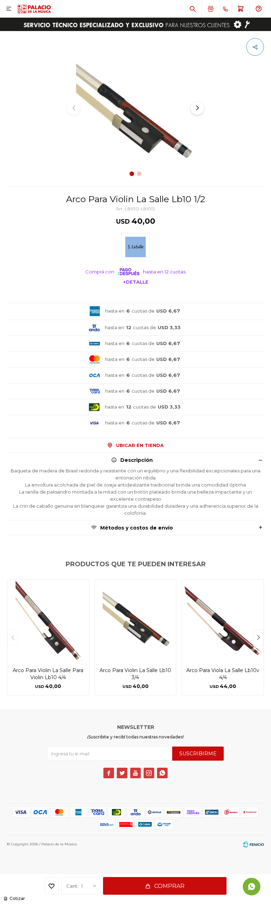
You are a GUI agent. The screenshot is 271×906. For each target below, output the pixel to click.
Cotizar (17, 898)
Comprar (169, 886)
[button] (192, 9)
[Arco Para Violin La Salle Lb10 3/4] (136, 620)
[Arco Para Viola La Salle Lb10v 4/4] (223, 620)
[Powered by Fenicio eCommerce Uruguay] (253, 844)
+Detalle (135, 282)
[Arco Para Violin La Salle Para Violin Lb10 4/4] (48, 620)
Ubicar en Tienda (140, 445)
